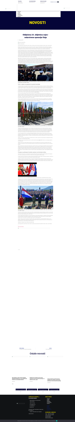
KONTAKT (19, 9)
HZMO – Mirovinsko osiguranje (49, 414)
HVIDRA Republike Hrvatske (32, 389)
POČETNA (19, 11)
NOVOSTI (19, 13)
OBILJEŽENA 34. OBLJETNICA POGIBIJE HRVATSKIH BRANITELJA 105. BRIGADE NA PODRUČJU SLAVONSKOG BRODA (19, 378)
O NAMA (19, 12)
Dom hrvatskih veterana (43, 389)
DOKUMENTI (19, 14)
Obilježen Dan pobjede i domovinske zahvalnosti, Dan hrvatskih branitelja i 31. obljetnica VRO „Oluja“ (37, 378)
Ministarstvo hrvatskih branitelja (21, 389)
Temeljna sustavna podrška (54, 389)
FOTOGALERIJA (20, 15)
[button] (38, 10)
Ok (56, 420)
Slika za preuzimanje (21, 226)
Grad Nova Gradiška (48, 416)
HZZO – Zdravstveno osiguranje (49, 413)
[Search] (58, 1)
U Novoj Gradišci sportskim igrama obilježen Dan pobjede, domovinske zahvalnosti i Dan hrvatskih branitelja (54, 379)
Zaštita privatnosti (31, 413)
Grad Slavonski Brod (48, 415)
